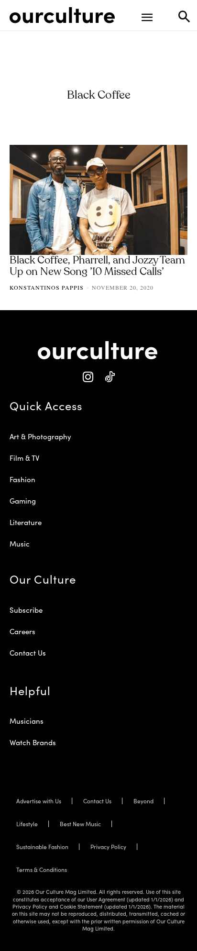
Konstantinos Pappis (47, 287)
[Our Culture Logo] (62, 15)
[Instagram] (87, 377)
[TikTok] (109, 377)
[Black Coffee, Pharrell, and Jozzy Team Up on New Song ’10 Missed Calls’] (98, 200)
